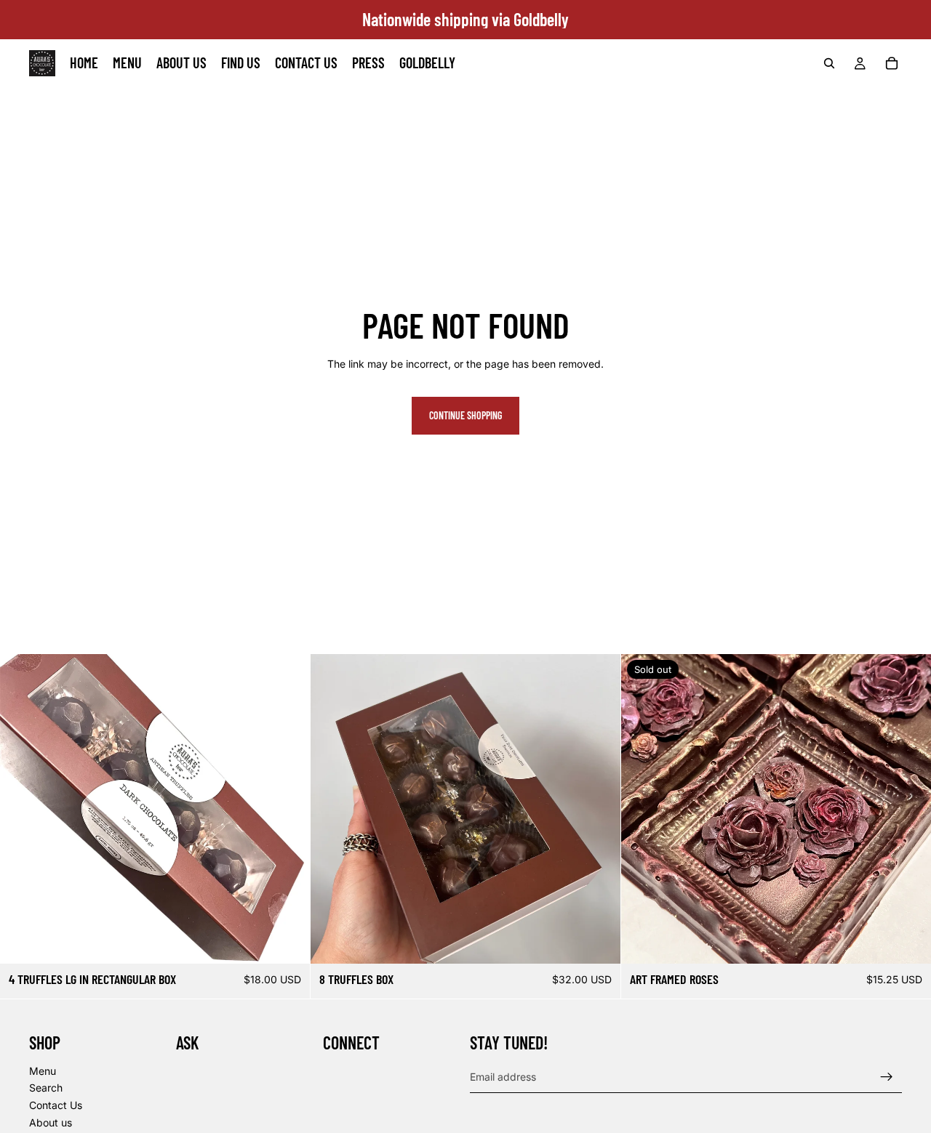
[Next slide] (288, 809)
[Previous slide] (22, 809)
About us (50, 1122)
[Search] (829, 63)
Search (46, 1087)
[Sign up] (886, 1076)
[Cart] (892, 63)
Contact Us (55, 1105)
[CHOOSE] (287, 941)
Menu (42, 1070)
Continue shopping (465, 415)
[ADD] (598, 941)
